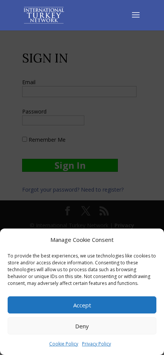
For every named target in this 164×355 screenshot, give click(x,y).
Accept (82, 305)
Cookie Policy (63, 344)
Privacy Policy (96, 344)
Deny (82, 326)
